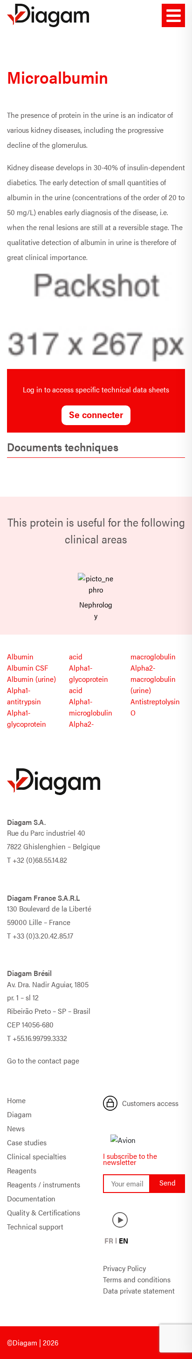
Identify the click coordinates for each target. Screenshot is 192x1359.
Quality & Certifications (43, 1212)
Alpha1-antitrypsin (24, 696)
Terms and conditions (137, 1279)
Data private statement (139, 1290)
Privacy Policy (124, 1268)
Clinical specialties (36, 1156)
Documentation (31, 1198)
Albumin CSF (27, 667)
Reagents (21, 1170)
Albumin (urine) (31, 678)
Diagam (19, 1114)
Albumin (20, 656)
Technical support (35, 1226)
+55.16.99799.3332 (40, 1038)
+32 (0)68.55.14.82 (40, 859)
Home (16, 1100)
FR (108, 1240)
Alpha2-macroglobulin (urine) (153, 678)
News (16, 1128)
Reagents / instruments (43, 1184)
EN (123, 1240)
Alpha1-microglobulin (90, 707)
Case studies (27, 1142)
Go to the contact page (43, 1060)
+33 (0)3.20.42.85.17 (43, 935)
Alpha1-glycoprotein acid (88, 678)
